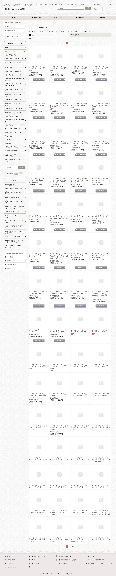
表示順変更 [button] (75, 35)
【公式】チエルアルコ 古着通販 (15, 9)
